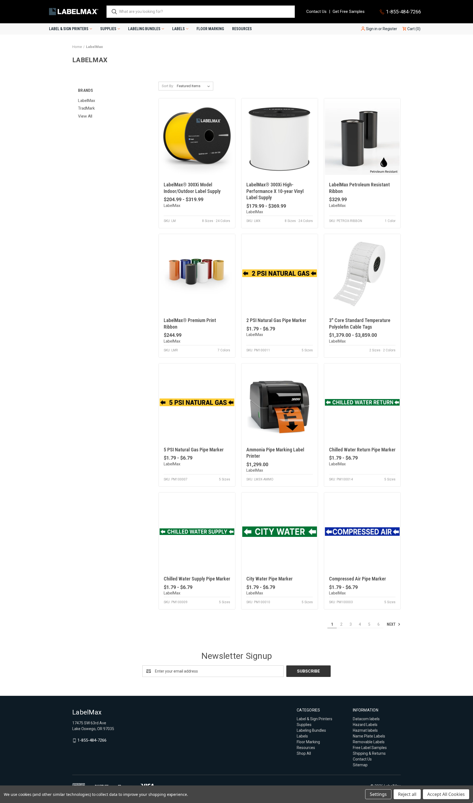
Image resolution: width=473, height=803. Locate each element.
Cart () (413, 29)
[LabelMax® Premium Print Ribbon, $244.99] (197, 273)
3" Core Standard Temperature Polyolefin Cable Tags (359, 323)
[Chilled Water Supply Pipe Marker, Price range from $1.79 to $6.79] (197, 531)
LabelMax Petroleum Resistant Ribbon (359, 188)
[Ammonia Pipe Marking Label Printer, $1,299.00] (279, 402)
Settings (378, 794)
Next (391, 624)
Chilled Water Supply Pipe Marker (197, 579)
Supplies (108, 29)
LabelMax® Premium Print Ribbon (190, 323)
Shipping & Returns (369, 753)
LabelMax (86, 100)
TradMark (86, 108)
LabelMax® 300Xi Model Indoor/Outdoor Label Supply (192, 188)
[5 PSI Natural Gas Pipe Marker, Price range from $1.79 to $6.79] (197, 402)
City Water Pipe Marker (269, 579)
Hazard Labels (365, 724)
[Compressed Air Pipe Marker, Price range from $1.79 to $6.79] (362, 531)
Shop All (304, 753)
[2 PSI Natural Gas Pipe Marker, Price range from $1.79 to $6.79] (279, 273)
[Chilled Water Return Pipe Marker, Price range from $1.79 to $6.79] (362, 402)
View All (85, 116)
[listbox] (194, 86)
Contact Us (316, 11)
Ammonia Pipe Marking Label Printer (275, 453)
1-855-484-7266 (403, 12)
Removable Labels (369, 742)
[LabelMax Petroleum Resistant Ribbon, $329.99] (362, 137)
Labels (178, 29)
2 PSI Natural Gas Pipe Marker (276, 320)
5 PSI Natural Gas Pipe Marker (194, 449)
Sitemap (360, 765)
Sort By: (168, 86)
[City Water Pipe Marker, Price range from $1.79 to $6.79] (279, 531)
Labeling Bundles (144, 29)
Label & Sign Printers (68, 29)
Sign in (371, 29)
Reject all (407, 794)
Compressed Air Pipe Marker (357, 579)
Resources (242, 29)
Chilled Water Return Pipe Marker (362, 449)
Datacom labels (366, 719)
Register (390, 29)
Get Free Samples (349, 11)
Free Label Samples (370, 747)
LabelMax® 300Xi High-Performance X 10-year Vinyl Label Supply (275, 191)
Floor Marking (210, 29)
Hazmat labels (365, 730)
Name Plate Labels (369, 736)
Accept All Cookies (446, 794)
